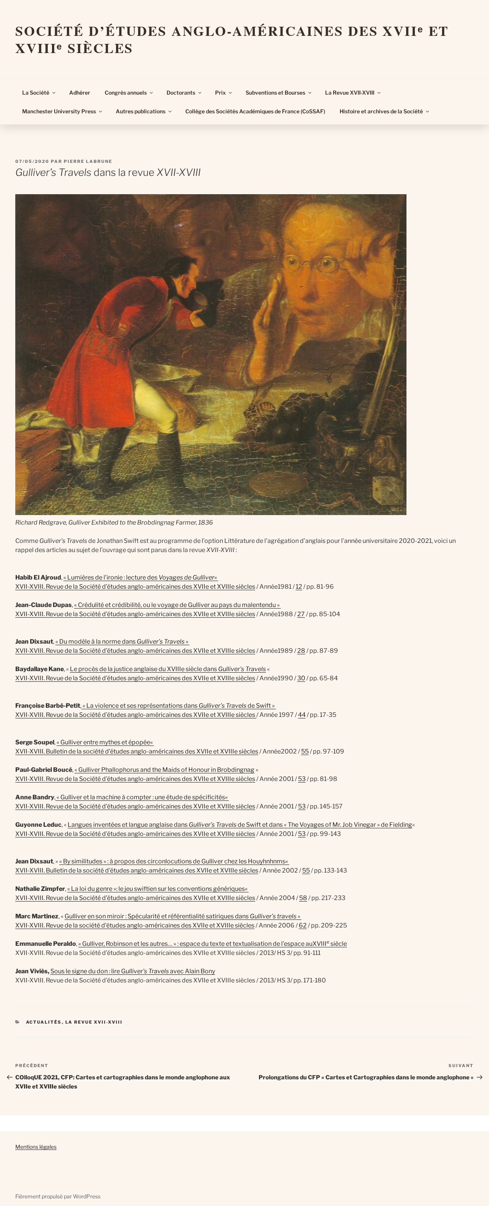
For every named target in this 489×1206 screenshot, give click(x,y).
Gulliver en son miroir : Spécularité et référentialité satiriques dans (183, 916)
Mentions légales (36, 1146)
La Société (35, 92)
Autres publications (140, 111)
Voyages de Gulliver (186, 577)
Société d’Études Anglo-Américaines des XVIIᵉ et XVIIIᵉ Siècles (232, 39)
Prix (220, 92)
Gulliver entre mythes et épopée (105, 742)
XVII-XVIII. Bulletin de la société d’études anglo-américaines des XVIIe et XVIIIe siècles (136, 751)
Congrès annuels (126, 92)
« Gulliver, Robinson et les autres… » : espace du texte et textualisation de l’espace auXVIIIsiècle (212, 943)
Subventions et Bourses (275, 92)
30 (301, 678)
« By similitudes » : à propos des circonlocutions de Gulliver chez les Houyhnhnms (172, 861)
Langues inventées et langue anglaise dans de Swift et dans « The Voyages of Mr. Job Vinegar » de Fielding (240, 824)
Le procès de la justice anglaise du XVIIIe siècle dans (168, 669)
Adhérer (79, 92)
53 (302, 779)
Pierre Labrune (88, 161)
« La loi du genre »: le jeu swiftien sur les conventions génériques (156, 888)
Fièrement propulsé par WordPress (57, 1196)
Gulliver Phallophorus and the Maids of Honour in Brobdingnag (166, 769)
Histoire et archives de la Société (381, 111)
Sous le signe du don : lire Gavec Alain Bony (132, 971)
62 (303, 925)
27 (301, 614)
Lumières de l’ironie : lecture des (113, 577)
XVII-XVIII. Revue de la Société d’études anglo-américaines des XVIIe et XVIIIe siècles (135, 586)
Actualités (44, 1022)
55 (305, 751)
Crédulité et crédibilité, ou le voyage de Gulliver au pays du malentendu (177, 605)
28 (301, 650)
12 (299, 586)
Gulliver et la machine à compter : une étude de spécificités (142, 797)
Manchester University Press (59, 111)
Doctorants (181, 92)
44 (302, 714)
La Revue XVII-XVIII (349, 92)
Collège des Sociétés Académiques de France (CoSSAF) (255, 111)
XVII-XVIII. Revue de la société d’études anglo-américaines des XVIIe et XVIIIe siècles (134, 925)
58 (303, 898)
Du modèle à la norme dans (122, 641)
